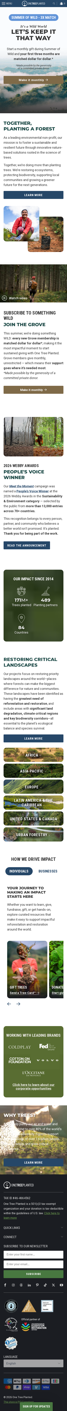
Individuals (18, 871)
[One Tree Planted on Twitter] (53, 1285)
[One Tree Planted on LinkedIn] (29, 1285)
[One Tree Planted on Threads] (21, 1285)
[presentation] (9, 1004)
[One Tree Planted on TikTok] (45, 1285)
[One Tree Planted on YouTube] (61, 1285)
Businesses (48, 871)
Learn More (33, 195)
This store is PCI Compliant (19, 1402)
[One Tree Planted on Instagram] (13, 1285)
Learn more (33, 738)
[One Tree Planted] (33, 3)
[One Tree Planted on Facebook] (5, 1285)
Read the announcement (26, 545)
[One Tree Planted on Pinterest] (37, 1285)
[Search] (54, 3)
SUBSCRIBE (33, 1274)
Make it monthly (31, 80)
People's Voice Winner (32, 491)
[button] (36, 1406)
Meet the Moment (21, 486)
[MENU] (1, 3)
